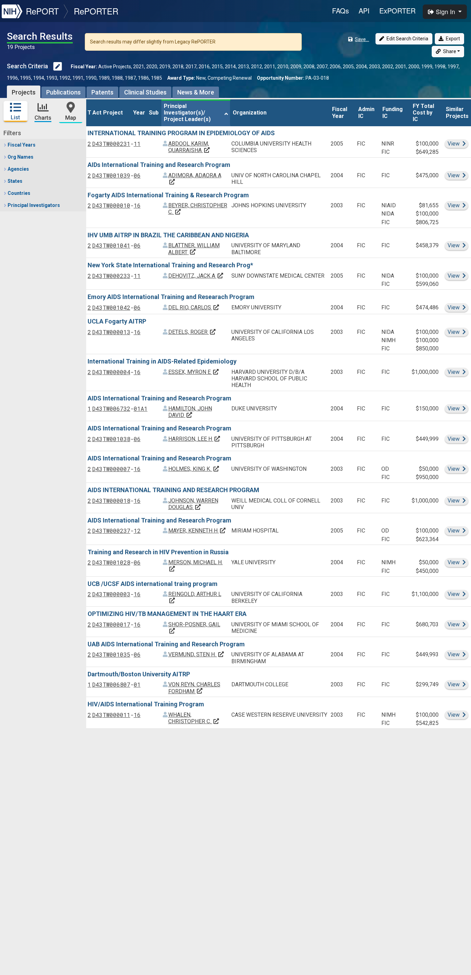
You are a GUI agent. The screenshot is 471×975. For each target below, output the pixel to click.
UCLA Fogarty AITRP (117, 321)
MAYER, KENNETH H (197, 530)
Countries (18, 193)
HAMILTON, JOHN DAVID (190, 411)
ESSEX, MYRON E (193, 372)
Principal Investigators (33, 205)
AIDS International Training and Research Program (159, 398)
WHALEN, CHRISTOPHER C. (194, 718)
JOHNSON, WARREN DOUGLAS (193, 503)
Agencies (18, 169)
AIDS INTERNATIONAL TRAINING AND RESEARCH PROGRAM (173, 490)
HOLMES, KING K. (194, 469)
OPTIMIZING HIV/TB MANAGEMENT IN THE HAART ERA (167, 613)
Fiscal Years (21, 145)
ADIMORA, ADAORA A (194, 178)
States (14, 181)
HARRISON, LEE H (194, 439)
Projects (24, 92)
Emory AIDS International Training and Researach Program (171, 296)
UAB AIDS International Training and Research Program (166, 644)
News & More (195, 92)
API (364, 11)
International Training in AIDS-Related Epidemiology (162, 361)
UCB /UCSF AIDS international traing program (153, 583)
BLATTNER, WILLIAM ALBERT (194, 248)
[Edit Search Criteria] (57, 67)
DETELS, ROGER (192, 332)
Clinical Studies (145, 92)
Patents (102, 92)
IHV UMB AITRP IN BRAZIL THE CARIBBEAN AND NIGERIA (168, 235)
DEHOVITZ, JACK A (196, 275)
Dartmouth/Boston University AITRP (139, 674)
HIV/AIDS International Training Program (146, 704)
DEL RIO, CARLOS (194, 307)
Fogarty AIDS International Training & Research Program (168, 195)
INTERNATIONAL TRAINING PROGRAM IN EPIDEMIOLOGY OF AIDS (181, 133)
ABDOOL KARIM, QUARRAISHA (189, 146)
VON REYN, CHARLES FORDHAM (194, 687)
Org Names (20, 157)
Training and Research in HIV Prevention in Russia (158, 552)
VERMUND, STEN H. (196, 654)
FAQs (340, 11)
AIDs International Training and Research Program (159, 164)
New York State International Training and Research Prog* (170, 265)
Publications (63, 92)
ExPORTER (397, 11)
